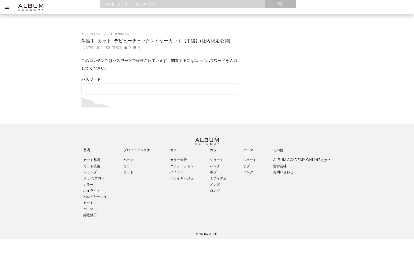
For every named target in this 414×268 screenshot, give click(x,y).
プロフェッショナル (102, 34)
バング (215, 166)
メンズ (215, 184)
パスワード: (91, 79)
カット (85, 34)
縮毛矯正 (90, 215)
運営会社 (280, 166)
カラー (88, 184)
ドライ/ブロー (94, 178)
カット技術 (91, 166)
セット (88, 203)
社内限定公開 (122, 34)
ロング (215, 190)
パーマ (88, 209)
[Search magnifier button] (280, 4)
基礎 (86, 150)
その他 (278, 150)
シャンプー (91, 172)
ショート (216, 160)
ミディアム (218, 178)
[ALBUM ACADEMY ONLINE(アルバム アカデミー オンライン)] (31, 7)
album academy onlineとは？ (302, 160)
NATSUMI (91, 48)
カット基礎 (91, 160)
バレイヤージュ (95, 197)
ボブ (213, 172)
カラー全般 (178, 160)
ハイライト (91, 190)
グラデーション (182, 166)
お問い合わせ (283, 172)
